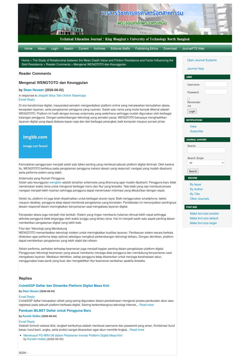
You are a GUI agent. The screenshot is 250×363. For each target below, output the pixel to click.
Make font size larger (203, 223)
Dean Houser (34, 89)
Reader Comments (58, 64)
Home (28, 48)
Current (83, 48)
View (193, 126)
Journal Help (195, 68)
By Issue (195, 184)
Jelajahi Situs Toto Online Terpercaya (62, 95)
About (42, 48)
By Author (196, 189)
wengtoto (55, 182)
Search (68, 48)
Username (193, 84)
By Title (195, 194)
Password (193, 92)
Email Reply (27, 99)
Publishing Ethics (146, 48)
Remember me (193, 104)
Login (54, 48)
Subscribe (196, 131)
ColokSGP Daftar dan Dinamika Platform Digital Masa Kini (64, 285)
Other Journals (199, 198)
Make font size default (204, 218)
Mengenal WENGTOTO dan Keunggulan (100, 64)
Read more (146, 305)
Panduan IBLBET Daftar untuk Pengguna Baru (55, 310)
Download (170, 48)
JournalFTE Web (193, 48)
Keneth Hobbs (32, 316)
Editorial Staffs (120, 48)
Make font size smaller (204, 213)
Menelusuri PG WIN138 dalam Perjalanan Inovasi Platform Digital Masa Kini (72, 335)
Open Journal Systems (202, 60)
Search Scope (195, 158)
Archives (99, 48)
